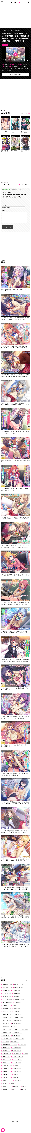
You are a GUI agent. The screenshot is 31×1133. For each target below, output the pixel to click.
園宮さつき (16, 1050)
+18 (15, 2)
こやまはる (18, 1011)
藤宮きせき (7, 1074)
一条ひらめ (16, 1047)
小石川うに (16, 1062)
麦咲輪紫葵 (7, 1053)
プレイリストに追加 (16, 74)
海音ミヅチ (7, 1014)
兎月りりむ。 (7, 1038)
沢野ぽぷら (18, 1020)
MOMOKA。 (18, 1017)
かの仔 (6, 1041)
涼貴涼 (15, 1005)
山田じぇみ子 (7, 999)
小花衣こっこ (19, 1038)
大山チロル (7, 993)
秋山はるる (7, 996)
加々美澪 (16, 1087)
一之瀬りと (18, 1032)
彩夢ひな (6, 1090)
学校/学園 (26, 68)
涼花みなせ (18, 987)
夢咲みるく (7, 1087)
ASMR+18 (17, 1122)
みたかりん (18, 1081)
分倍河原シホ (19, 999)
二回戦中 (6, 1068)
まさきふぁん (7, 1081)
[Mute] (14, 60)
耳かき (6, 70)
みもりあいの (7, 1002)
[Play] (3, 60)
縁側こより (7, 1059)
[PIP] (24, 60)
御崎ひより (7, 1029)
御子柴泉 (6, 990)
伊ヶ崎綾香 (7, 1008)
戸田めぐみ (7, 64)
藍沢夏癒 (15, 1041)
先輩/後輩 (20, 68)
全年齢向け (17, 30)
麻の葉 (7, 66)
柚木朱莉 (22, 1044)
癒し (3, 70)
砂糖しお (16, 1035)
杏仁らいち (18, 1059)
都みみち (6, 1050)
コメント (15, 211)
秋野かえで (18, 984)
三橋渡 (6, 1026)
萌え (10, 70)
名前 (15, 206)
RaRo (16, 64)
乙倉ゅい (17, 1014)
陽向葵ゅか (7, 984)
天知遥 (18, 1002)
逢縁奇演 (25, 64)
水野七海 (6, 1078)
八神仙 (25, 1087)
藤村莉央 (17, 996)
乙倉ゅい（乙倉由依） (21, 1029)
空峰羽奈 (15, 1090)
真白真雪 (17, 1053)
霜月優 (5, 1084)
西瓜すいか (7, 1011)
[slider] (6, 60)
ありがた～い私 (17, 1056)
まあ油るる (15, 1084)
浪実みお (18, 1065)
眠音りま (6, 1056)
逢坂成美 (16, 990)
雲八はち (6, 1023)
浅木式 (17, 1008)
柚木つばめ (7, 987)
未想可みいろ (7, 1065)
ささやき (4, 68)
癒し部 (15, 66)
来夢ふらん (7, 1032)
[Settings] (21, 60)
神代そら (6, 1047)
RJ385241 (4, 45)
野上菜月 (15, 1026)
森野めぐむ (16, 1068)
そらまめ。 (7, 1017)
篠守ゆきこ (16, 1023)
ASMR (23, 66)
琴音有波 (6, 1035)
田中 (25, 1053)
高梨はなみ (7, 1020)
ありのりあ (16, 1071)
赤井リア (24, 1090)
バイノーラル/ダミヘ (12, 68)
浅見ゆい (6, 1062)
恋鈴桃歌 (6, 1005)
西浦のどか (16, 1078)
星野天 (17, 1074)
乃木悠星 (6, 1071)
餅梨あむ (17, 993)
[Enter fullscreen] (27, 60)
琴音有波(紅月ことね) (10, 1044)
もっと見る (24, 113)
